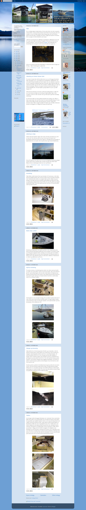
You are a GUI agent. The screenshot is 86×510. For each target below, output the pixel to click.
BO (64, 62)
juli (17, 92)
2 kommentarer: (44, 127)
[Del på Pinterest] (32, 69)
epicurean (45, 506)
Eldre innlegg (56, 495)
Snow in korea (66, 106)
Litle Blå (65, 111)
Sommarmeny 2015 (69, 86)
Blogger (53, 506)
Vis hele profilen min (67, 44)
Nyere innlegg (30, 495)
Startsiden (43, 495)
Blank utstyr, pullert (31, 230)
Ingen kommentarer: (45, 67)
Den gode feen (66, 51)
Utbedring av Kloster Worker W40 (35, 76)
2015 (17, 51)
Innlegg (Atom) (35, 498)
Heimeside (16, 40)
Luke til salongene (69, 76)
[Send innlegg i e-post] (52, 67)
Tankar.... (28, 415)
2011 (17, 58)
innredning (29, 173)
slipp (27, 28)
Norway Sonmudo (65, 105)
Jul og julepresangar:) (69, 114)
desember (19, 61)
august (18, 90)
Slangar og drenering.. (32, 348)
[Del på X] (29, 69)
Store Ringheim (66, 83)
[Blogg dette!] (28, 69)
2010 (17, 60)
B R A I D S (69, 64)
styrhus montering (31, 267)
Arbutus (65, 93)
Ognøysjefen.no (66, 123)
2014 (17, 53)
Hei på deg (69, 53)
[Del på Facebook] (30, 69)
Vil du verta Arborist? (69, 97)
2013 (17, 55)
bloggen (46, 42)
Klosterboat (67, 31)
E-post (15, 39)
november (19, 63)
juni (17, 94)
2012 (17, 56)
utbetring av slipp (30, 134)
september (19, 88)
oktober (18, 65)
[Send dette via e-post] (27, 69)
